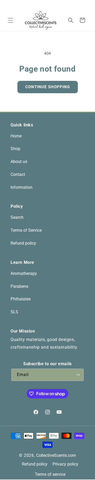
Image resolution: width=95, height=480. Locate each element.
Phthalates (21, 298)
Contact (18, 174)
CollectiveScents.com (56, 455)
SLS (14, 311)
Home (16, 135)
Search (17, 217)
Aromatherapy (24, 273)
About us (19, 161)
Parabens (19, 286)
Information (21, 187)
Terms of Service (26, 230)
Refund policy (23, 243)
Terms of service (50, 474)
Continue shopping (47, 87)
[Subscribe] (77, 375)
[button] (10, 20)
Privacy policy (65, 464)
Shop (15, 148)
